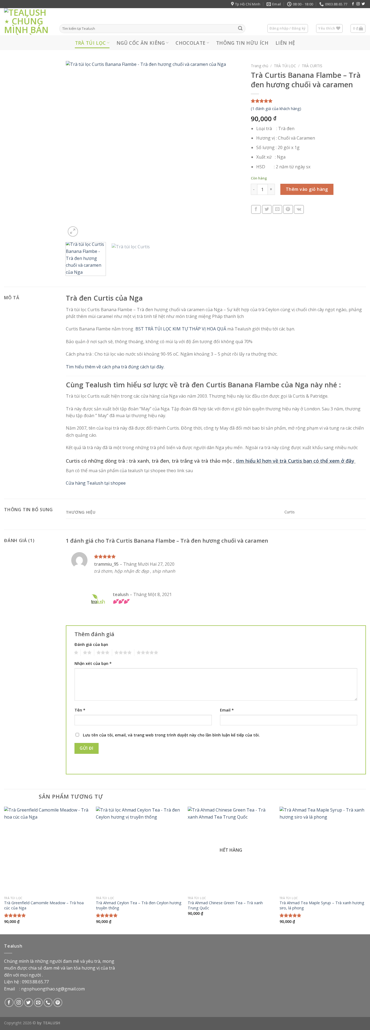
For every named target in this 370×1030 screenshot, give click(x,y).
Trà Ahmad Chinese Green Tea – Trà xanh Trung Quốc (225, 905)
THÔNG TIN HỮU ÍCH (242, 43)
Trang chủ (259, 65)
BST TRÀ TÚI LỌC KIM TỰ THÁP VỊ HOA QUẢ (180, 329)
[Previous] (76, 150)
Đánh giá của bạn (91, 644)
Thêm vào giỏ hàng (307, 189)
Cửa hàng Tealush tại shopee (96, 483)
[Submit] (240, 28)
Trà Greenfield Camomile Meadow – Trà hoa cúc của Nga (44, 905)
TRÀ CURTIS (312, 65)
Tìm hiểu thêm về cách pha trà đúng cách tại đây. (115, 367)
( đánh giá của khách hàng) (276, 108)
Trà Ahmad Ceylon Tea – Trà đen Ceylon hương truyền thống (138, 905)
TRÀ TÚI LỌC (90, 43)
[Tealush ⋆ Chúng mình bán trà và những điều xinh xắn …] (27, 21)
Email (227, 710)
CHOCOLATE (190, 43)
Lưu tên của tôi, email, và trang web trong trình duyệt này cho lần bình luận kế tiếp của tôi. (171, 735)
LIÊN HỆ (285, 43)
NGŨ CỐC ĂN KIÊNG (140, 43)
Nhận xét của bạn (93, 663)
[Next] (232, 150)
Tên (79, 710)
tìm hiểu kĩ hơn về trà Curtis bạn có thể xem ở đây (296, 461)
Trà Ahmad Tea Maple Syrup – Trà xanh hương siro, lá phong (322, 905)
